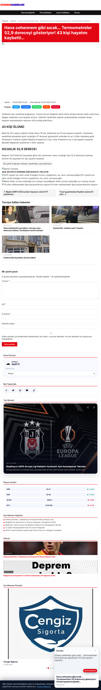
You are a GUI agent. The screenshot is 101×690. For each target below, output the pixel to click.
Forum (77, 13)
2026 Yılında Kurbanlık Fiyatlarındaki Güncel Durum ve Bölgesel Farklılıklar (33, 530)
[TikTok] (34, 390)
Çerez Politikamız (44, 686)
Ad (4, 304)
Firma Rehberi (45, 13)
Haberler (5, 21)
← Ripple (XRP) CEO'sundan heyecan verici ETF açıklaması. (26, 193)
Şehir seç (10, 369)
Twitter (16, 107)
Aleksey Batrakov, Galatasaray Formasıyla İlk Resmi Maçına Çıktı (29, 519)
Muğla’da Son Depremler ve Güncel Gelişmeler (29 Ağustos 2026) (30, 522)
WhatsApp (36, 107)
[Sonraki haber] (93, 407)
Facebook (25, 107)
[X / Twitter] (13, 390)
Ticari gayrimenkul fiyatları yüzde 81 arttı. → (76, 193)
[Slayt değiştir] (46, 668)
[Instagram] (20, 390)
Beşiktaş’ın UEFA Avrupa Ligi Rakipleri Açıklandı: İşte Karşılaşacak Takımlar (33, 525)
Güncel (13, 21)
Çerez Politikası (62, 13)
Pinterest (56, 107)
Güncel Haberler (28, 13)
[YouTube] (27, 390)
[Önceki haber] (88, 407)
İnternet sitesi (8, 323)
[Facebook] (6, 390)
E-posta (6, 314)
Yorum (5, 281)
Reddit (46, 107)
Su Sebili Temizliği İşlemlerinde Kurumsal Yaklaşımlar (25, 528)
